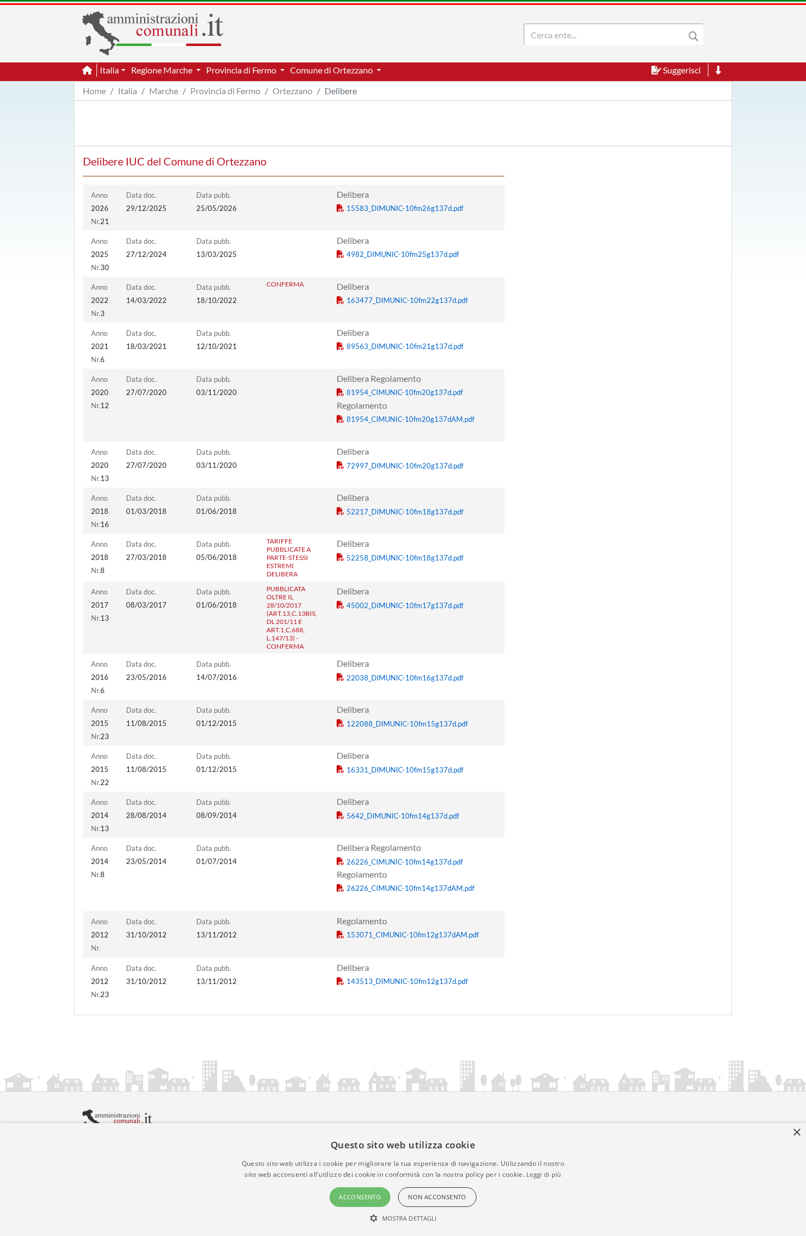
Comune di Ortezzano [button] (332, 70)
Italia (127, 90)
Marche (163, 90)
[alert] (403, 1179)
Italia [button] (109, 70)
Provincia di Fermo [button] (242, 70)
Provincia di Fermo (225, 90)
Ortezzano (293, 90)
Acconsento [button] (360, 1197)
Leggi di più (543, 1174)
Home (94, 90)
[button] (403, 1217)
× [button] (796, 1133)
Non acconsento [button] (437, 1197)
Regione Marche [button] (162, 70)
